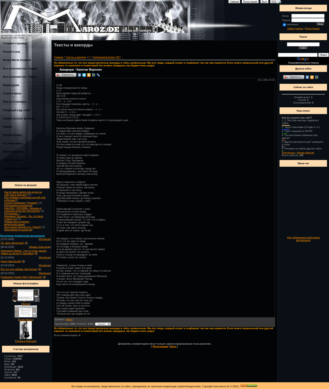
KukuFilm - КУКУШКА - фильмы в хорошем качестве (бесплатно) (22, 209)
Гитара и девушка (26, 341)
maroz (69, 319)
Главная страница (15, 43)
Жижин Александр (40, 247)
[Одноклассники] (89, 75)
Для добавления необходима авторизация (303, 239)
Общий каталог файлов (18, 118)
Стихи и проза (12, 93)
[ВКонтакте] (79, 75)
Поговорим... (12, 213)
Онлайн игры (11, 176)
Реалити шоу (11, 51)
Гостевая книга (13, 143)
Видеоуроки (11, 85)
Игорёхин (44, 239)
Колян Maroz (26, 319)
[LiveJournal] (98, 75)
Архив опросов (305, 152)
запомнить (292, 24)
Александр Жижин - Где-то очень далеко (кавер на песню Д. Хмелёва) (24, 252)
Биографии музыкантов (18, 205)
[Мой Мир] (93, 75)
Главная (58, 57)
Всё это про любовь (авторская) (19, 269)
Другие (26, 304)
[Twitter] (84, 75)
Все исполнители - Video (19, 76)
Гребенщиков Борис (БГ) (107, 57)
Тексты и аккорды (15, 101)
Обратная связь (13, 151)
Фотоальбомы (12, 135)
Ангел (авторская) (11, 261)
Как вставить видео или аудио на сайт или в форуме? (23, 193)
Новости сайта (12, 160)
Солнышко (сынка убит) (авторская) (21, 277)
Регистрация (160, 346)
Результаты (288, 152)
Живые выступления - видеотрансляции (17, 223)
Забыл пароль (295, 28)
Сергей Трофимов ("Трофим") (21, 202)
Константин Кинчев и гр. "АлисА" (22, 227)
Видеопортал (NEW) (16, 168)
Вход (173, 346)
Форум (7, 126)
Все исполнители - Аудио (20, 68)
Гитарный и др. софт (16, 110)
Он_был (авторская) (12, 243)
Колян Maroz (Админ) (17, 60)
